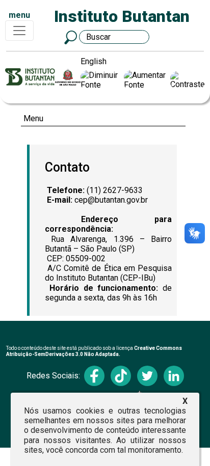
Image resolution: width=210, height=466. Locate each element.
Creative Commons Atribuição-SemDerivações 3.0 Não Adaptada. (94, 351)
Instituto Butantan (122, 16)
